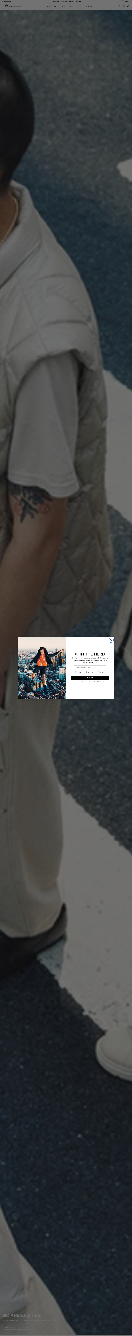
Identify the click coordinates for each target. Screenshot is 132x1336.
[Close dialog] (111, 640)
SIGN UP (90, 678)
